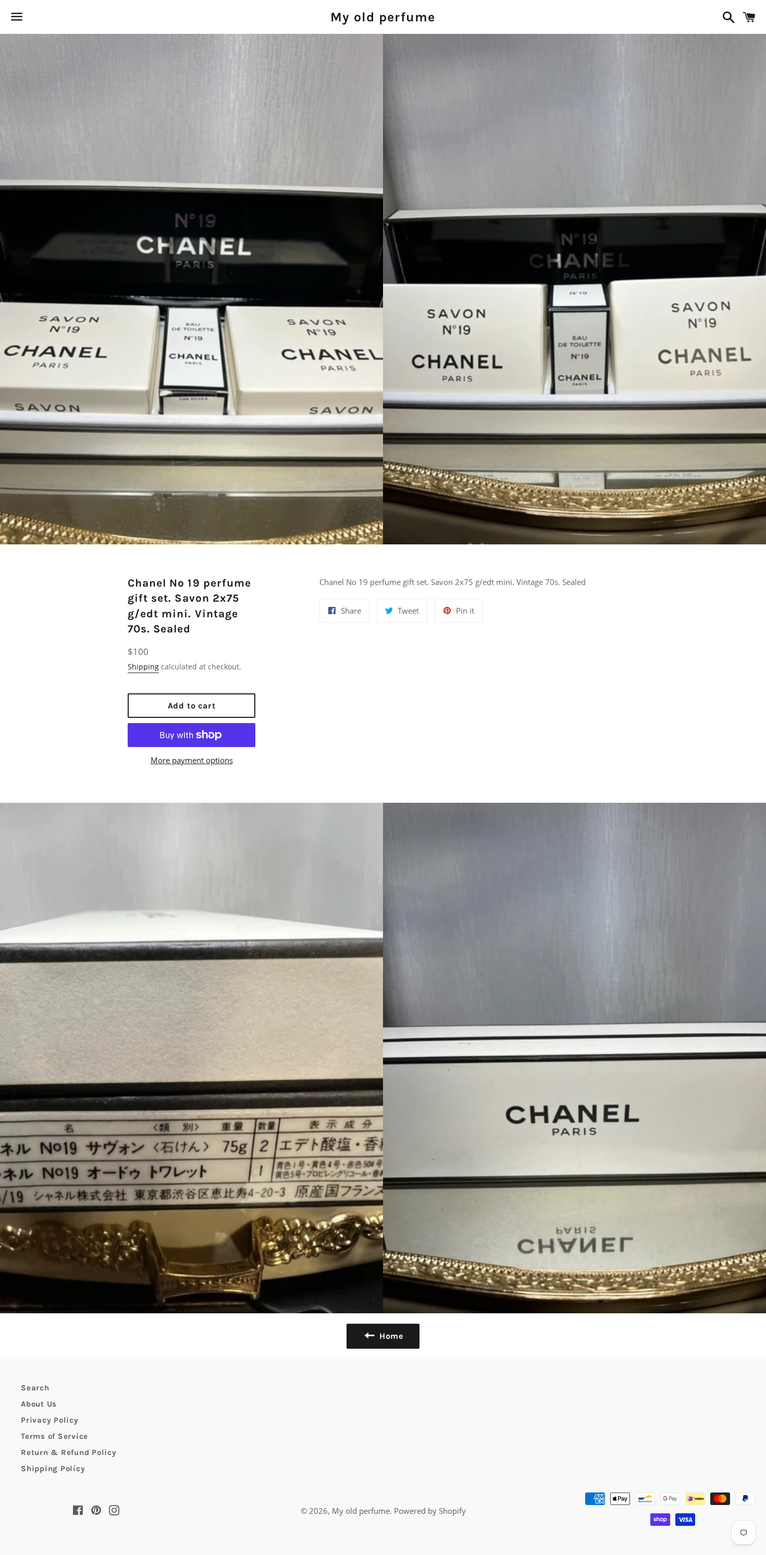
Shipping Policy (53, 1468)
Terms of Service (54, 1436)
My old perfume (383, 16)
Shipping (143, 666)
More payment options (192, 760)
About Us (39, 1404)
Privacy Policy (50, 1420)
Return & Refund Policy (69, 1452)
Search (35, 1387)
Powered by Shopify (430, 1511)
